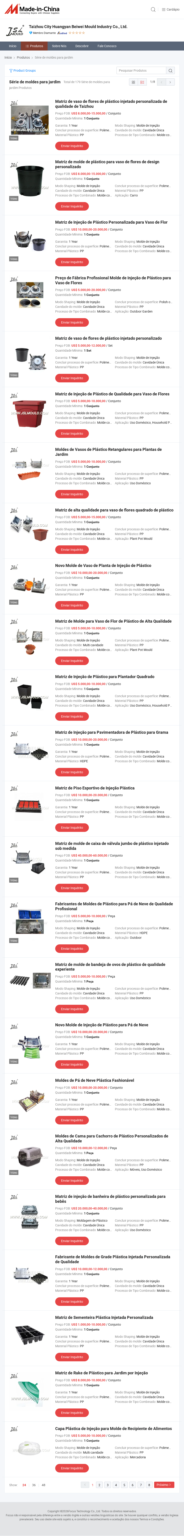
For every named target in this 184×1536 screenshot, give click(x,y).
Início (12, 46)
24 (24, 1485)
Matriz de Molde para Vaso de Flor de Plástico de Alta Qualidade (113, 621)
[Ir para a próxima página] (170, 82)
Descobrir (82, 46)
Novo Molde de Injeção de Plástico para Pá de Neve (101, 1025)
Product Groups (24, 70)
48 (43, 1485)
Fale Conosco (107, 46)
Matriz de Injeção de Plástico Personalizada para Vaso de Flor (111, 222)
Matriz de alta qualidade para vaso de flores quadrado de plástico (114, 510)
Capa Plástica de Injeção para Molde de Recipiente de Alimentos (113, 1428)
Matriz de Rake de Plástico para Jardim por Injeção (101, 1373)
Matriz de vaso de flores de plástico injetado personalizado (108, 338)
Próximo (162, 1485)
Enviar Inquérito (72, 146)
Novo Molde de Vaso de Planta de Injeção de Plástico (103, 565)
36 (34, 1485)
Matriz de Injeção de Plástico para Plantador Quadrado (104, 676)
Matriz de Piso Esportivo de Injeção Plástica (95, 788)
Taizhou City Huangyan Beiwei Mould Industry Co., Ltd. (78, 26)
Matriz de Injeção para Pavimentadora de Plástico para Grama (111, 732)
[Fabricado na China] (32, 9)
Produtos (36, 46)
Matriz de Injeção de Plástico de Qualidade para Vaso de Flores (112, 394)
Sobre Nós (59, 46)
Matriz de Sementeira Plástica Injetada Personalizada (104, 1317)
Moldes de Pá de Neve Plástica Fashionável (94, 1080)
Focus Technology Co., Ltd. (84, 1511)
